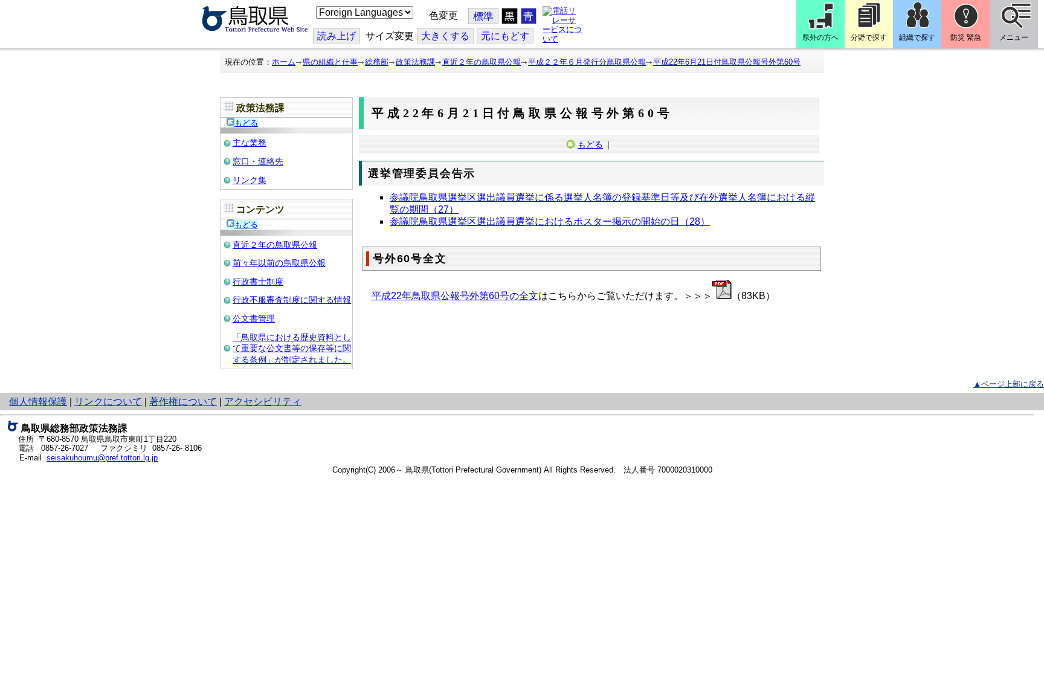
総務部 (376, 61)
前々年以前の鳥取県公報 (279, 263)
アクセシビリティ (262, 401)
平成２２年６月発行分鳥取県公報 (587, 61)
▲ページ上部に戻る (1008, 384)
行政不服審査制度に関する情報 (292, 300)
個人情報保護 (38, 401)
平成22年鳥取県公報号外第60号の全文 (455, 296)
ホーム (283, 61)
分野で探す (869, 37)
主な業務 (249, 142)
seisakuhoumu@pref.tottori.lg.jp (102, 457)
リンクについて (108, 401)
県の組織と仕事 (330, 61)
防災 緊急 (965, 37)
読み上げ (336, 36)
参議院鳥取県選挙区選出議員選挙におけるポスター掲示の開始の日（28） (550, 221)
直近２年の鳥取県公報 (481, 61)
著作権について (183, 401)
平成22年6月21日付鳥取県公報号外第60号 (727, 61)
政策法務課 (415, 61)
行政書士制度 (258, 281)
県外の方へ (820, 37)
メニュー (1013, 37)
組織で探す (917, 37)
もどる (246, 123)
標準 (483, 16)
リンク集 (249, 180)
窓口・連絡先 (258, 161)
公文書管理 (254, 318)
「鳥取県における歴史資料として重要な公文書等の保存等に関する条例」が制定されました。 (292, 348)
